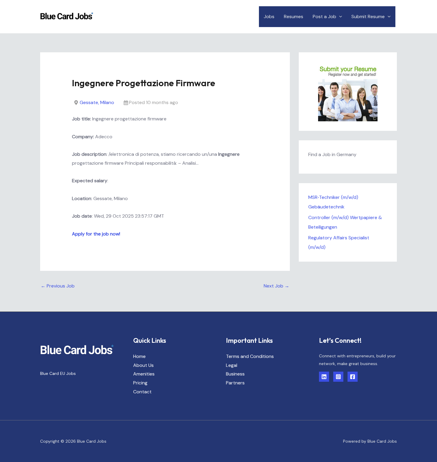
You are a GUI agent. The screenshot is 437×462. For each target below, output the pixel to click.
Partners (235, 383)
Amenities (144, 374)
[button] (339, 16)
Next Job (276, 286)
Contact (142, 392)
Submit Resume (368, 16)
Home (139, 356)
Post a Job (324, 16)
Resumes (293, 16)
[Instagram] (338, 377)
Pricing (140, 383)
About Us (143, 365)
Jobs (269, 16)
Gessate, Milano (97, 102)
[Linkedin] (324, 377)
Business (235, 374)
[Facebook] (353, 377)
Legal (231, 365)
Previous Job (58, 286)
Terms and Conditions (250, 356)
